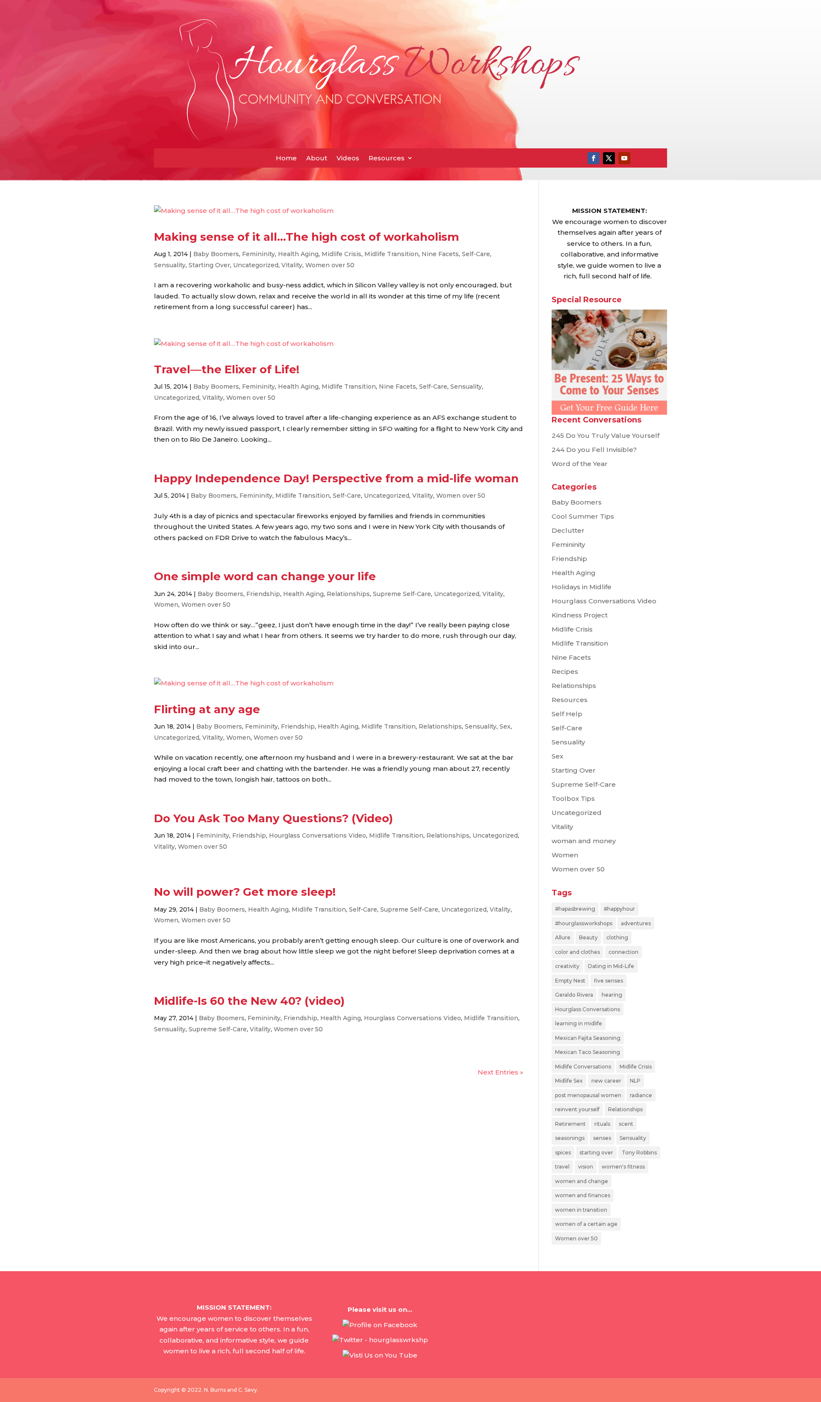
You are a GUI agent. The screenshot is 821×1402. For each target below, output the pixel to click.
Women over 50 (329, 265)
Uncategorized (255, 265)
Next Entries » (500, 1072)
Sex (505, 726)
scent (626, 1124)
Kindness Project (580, 615)
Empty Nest (570, 980)
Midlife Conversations (583, 1066)
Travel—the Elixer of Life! (226, 369)
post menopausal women (588, 1095)
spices (563, 1152)
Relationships (348, 594)
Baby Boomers (216, 254)
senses (602, 1138)
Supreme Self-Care (402, 594)
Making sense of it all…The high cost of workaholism (306, 237)
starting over (596, 1152)
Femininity (258, 254)
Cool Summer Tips (583, 516)
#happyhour (619, 909)
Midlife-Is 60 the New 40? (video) (249, 1001)
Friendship (263, 594)
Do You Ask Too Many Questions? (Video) (273, 818)
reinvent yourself (577, 1109)
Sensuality (170, 265)
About (316, 158)
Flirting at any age (207, 709)
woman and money (584, 841)
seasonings (570, 1138)
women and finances (582, 1195)
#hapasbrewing (575, 909)
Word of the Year (580, 464)
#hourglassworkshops (583, 923)
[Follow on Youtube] (624, 158)
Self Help (567, 714)
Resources (387, 158)
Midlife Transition (391, 254)
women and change (581, 1181)
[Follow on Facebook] (594, 158)
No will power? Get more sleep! (245, 892)
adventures (636, 923)
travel (562, 1166)
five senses (608, 980)
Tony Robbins (639, 1152)
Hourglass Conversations (587, 1009)
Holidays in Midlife (581, 587)
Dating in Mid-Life (611, 966)
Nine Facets (440, 254)
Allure (562, 937)
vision (585, 1166)
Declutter (568, 530)
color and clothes (577, 952)
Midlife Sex (569, 1080)
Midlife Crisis (341, 254)
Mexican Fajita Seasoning (587, 1038)
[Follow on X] (609, 158)
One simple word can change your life (265, 576)
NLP (635, 1080)
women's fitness (623, 1166)
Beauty (588, 937)
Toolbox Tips (573, 798)
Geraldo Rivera (574, 995)
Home (286, 158)
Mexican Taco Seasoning (587, 1052)
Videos (348, 158)
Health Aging (298, 254)
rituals (602, 1124)
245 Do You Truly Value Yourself (605, 435)
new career (606, 1080)
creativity (567, 966)
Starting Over (209, 265)
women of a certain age (586, 1224)
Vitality (291, 265)
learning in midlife (578, 1023)
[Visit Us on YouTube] (380, 1355)
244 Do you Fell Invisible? (594, 450)
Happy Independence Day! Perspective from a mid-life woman (336, 478)
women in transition (581, 1210)
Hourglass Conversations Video (317, 835)
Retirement (570, 1124)
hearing (612, 995)
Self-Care (476, 254)
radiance (641, 1095)
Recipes (565, 671)
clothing (617, 937)
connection (623, 952)
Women (166, 604)
